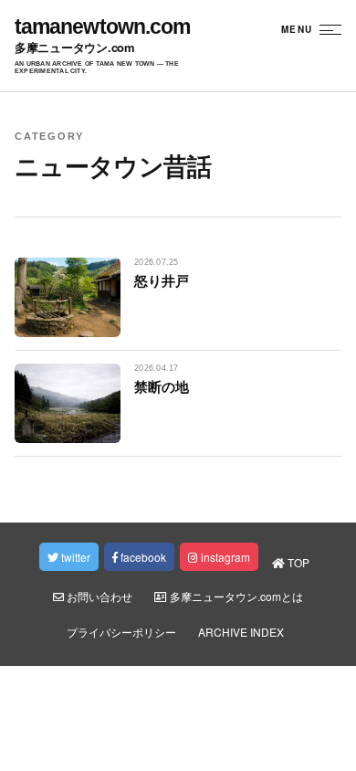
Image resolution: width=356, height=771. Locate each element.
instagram (224, 557)
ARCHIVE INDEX (241, 631)
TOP (297, 562)
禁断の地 (161, 386)
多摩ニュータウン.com (75, 48)
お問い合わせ (98, 596)
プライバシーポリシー (121, 631)
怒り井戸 (161, 280)
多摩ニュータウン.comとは (235, 596)
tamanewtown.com (102, 26)
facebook (142, 557)
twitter (74, 557)
